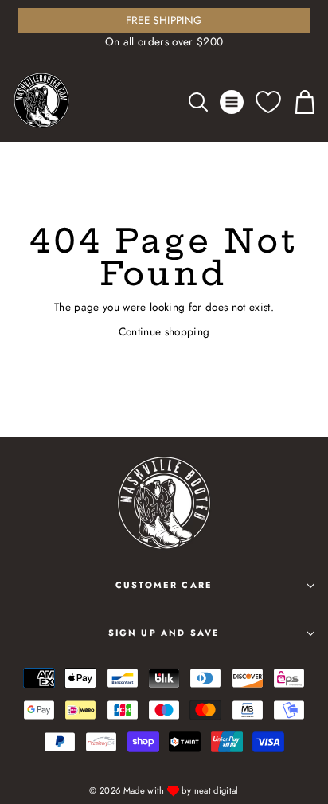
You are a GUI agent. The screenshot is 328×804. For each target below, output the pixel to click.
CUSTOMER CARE (164, 584)
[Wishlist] (268, 102)
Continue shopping (164, 331)
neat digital (216, 790)
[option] (164, 29)
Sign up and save (164, 632)
